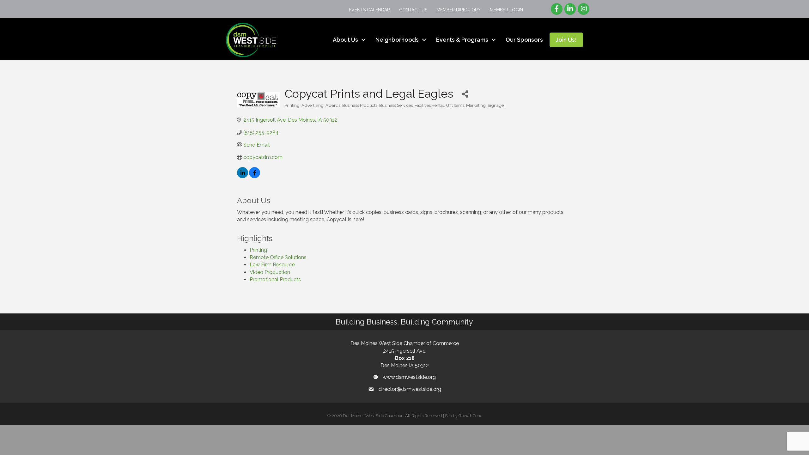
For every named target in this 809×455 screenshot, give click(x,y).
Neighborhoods (397, 39)
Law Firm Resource (272, 265)
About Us (345, 39)
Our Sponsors (524, 39)
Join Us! (566, 39)
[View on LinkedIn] (242, 176)
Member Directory (458, 9)
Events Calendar (369, 9)
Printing (258, 250)
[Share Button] (465, 94)
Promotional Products (275, 279)
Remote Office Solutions (278, 257)
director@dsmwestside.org (410, 389)
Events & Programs (462, 39)
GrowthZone (470, 415)
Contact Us (413, 9)
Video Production (270, 272)
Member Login (506, 9)
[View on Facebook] (254, 176)
